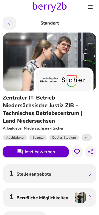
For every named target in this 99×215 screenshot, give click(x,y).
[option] (86, 137)
